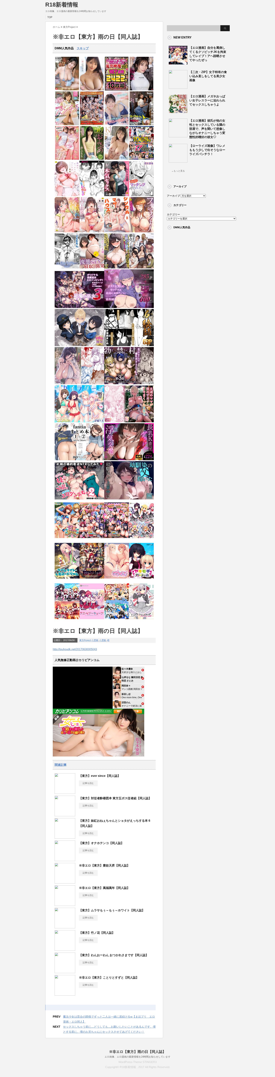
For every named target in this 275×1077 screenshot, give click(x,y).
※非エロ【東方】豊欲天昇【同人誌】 (104, 865)
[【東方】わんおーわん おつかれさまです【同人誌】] (65, 971)
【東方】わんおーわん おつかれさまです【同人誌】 (114, 955)
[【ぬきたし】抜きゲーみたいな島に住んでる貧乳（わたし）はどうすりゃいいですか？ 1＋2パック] (116, 620)
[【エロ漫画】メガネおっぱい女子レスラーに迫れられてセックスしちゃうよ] (178, 111)
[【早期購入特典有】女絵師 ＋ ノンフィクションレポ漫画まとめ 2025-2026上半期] (129, 345)
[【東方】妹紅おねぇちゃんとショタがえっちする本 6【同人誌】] (65, 837)
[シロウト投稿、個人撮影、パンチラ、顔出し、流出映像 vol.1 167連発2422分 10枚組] (116, 89)
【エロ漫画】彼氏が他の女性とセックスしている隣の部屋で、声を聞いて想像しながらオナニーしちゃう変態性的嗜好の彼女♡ (207, 129)
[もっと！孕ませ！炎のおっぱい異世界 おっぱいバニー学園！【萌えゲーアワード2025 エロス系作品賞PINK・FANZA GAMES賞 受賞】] (116, 539)
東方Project (85, 640)
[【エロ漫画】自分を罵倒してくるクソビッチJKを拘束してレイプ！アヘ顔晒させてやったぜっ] (178, 62)
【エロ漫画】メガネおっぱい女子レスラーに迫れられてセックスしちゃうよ (207, 100)
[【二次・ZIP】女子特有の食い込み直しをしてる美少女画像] (178, 87)
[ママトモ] (116, 579)
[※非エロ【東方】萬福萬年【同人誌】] (65, 904)
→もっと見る (178, 171)
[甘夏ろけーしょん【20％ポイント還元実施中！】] (67, 539)
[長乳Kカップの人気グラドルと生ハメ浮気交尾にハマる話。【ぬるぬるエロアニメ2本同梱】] (129, 459)
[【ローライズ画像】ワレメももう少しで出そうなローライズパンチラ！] (178, 161)
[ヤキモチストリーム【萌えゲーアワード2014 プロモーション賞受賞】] (141, 579)
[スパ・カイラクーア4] (79, 421)
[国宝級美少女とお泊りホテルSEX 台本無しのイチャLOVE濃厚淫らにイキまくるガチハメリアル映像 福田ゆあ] (92, 89)
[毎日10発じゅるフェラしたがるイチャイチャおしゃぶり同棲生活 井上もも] (92, 158)
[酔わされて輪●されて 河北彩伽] (141, 89)
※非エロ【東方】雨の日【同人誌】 (137, 1052)
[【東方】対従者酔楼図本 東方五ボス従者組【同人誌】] (65, 814)
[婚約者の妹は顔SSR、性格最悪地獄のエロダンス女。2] (79, 498)
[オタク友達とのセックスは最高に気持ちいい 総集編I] (129, 307)
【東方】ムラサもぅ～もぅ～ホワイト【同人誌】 (112, 910)
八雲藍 (102, 640)
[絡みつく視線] (141, 267)
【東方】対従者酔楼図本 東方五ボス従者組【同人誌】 (115, 798)
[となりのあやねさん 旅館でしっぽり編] (79, 383)
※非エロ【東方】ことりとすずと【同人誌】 (109, 977)
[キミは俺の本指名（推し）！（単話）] (92, 195)
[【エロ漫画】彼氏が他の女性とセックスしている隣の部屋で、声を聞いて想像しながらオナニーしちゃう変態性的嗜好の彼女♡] (178, 135)
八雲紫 (94, 640)
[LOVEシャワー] (92, 231)
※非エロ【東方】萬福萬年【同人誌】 (104, 887)
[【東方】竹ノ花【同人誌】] (65, 949)
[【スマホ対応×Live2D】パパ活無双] (79, 345)
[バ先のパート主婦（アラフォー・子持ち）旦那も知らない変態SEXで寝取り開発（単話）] (92, 267)
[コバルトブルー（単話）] (67, 267)
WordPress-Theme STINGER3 (137, 1062)
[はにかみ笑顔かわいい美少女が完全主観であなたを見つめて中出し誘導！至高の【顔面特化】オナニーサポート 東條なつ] (116, 124)
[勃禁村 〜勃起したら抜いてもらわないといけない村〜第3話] (129, 383)
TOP (49, 17)
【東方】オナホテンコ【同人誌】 (101, 843)
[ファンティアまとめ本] (79, 459)
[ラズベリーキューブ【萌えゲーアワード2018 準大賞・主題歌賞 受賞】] (92, 620)
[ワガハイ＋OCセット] (67, 620)
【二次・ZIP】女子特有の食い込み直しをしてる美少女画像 (208, 76)
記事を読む (88, 783)
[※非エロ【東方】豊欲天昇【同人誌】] (65, 882)
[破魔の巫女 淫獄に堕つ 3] (79, 307)
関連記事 (61, 764)
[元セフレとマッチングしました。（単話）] (141, 195)
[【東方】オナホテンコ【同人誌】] (65, 859)
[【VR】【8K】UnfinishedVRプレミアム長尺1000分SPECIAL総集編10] (141, 158)
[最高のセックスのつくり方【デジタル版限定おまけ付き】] (67, 195)
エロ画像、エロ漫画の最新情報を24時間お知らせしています (137, 1056)
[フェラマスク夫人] (141, 231)
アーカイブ (173, 195)
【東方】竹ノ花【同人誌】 (97, 932)
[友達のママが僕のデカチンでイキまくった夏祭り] (129, 421)
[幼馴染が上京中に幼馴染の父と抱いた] (129, 498)
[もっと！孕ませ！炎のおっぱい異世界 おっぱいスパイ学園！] (92, 539)
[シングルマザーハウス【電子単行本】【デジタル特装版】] (116, 231)
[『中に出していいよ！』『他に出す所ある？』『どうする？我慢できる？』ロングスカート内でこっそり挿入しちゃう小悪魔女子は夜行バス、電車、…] (141, 124)
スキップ (83, 48)
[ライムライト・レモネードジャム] (67, 579)
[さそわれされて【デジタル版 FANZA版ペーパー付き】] (67, 231)
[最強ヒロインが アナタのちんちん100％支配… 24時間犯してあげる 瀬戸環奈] (67, 89)
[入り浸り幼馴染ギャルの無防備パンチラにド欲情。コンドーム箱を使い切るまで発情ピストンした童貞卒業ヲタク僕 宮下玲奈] (67, 124)
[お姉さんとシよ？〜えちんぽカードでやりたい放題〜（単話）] (116, 267)
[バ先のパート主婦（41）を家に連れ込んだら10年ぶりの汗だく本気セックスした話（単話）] (116, 195)
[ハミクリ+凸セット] (141, 539)
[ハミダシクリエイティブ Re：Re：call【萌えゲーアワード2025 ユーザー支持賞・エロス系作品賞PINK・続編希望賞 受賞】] (141, 620)
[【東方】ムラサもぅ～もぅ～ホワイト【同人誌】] (65, 926)
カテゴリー (173, 214)
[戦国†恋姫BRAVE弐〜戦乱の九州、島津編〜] (92, 579)
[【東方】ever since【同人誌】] (65, 792)
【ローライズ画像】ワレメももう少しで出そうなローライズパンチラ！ (207, 150)
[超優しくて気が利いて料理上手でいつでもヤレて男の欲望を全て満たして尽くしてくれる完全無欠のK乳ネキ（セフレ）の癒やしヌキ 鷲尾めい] (116, 158)
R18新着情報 (61, 4)
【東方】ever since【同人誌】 (99, 775)
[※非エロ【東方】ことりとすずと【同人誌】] (65, 994)
